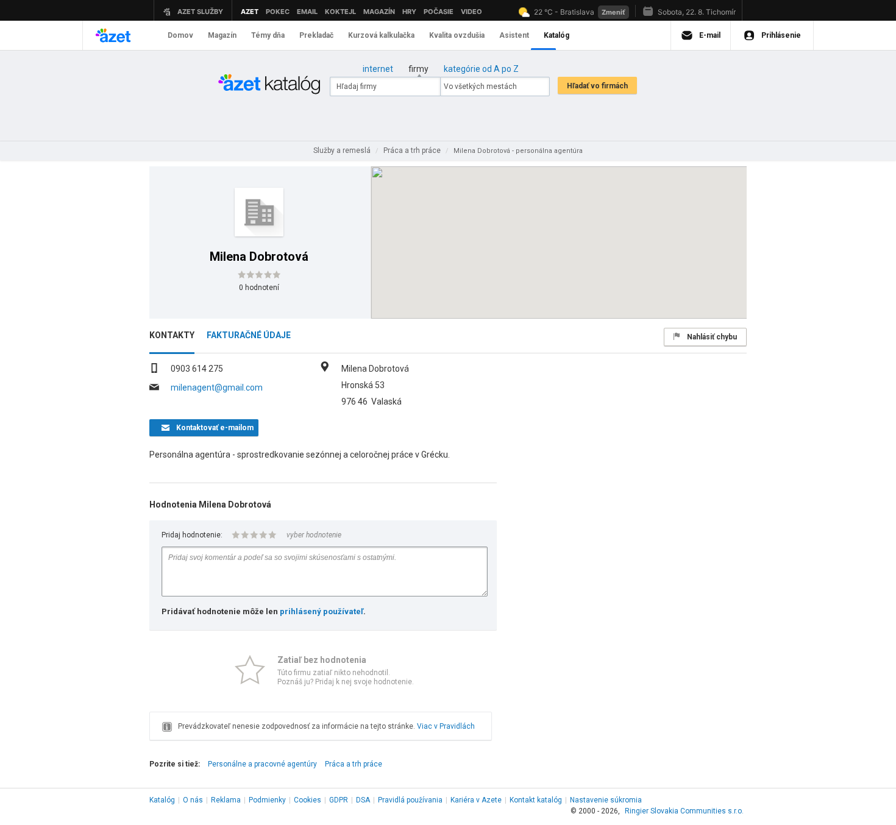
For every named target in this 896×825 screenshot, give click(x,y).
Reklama (226, 800)
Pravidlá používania (410, 800)
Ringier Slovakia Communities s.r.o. (684, 811)
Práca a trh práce (353, 764)
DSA (363, 800)
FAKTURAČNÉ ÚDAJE (249, 335)
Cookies (307, 800)
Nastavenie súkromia (606, 800)
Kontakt (536, 800)
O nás (193, 800)
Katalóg (162, 800)
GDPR (338, 800)
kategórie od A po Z (481, 69)
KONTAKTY (171, 335)
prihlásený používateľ (321, 611)
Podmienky (267, 800)
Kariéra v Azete (476, 800)
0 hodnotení (259, 287)
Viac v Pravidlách (446, 726)
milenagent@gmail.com (217, 387)
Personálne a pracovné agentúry (262, 764)
